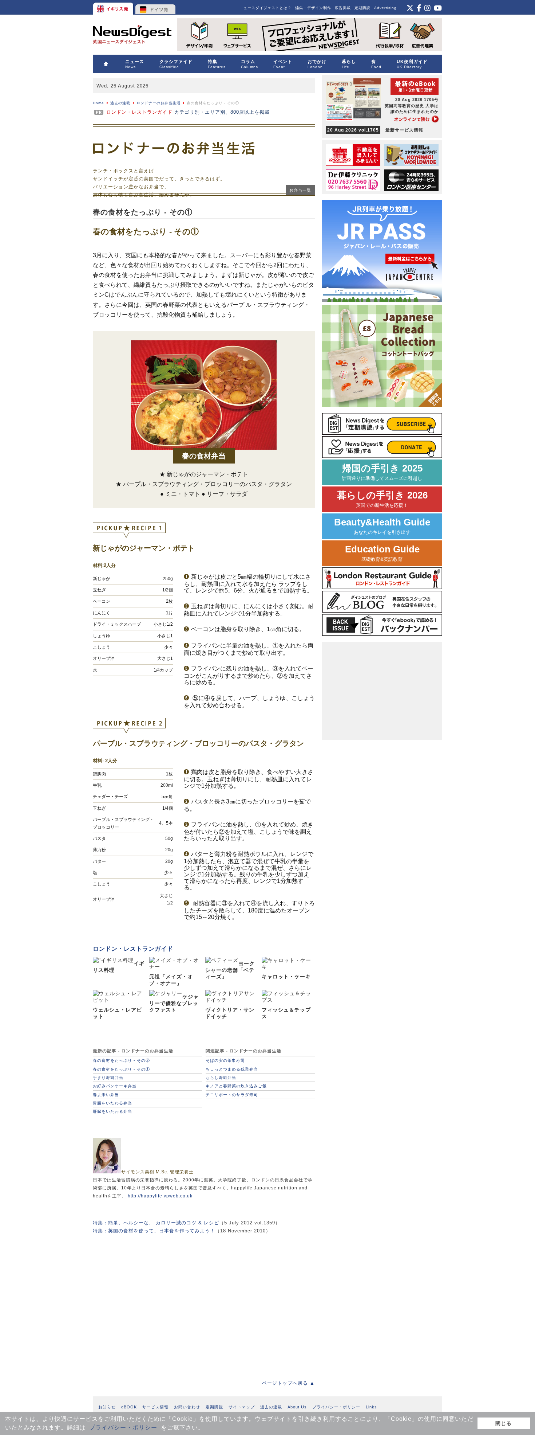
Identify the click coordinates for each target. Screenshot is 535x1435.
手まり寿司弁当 (108, 1077)
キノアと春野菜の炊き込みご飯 (236, 1086)
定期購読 (362, 8)
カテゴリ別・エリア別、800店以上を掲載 (188, 112)
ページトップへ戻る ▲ (288, 1383)
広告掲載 (343, 8)
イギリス (114, 7)
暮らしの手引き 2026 (382, 499)
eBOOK (129, 1407)
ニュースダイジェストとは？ (265, 8)
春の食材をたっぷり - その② (121, 1060)
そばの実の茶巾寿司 (225, 1060)
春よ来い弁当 (106, 1094)
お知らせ (107, 1407)
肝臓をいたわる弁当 (112, 1111)
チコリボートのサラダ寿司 (232, 1094)
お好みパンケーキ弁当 (114, 1086)
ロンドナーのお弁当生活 (158, 103)
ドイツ (156, 7)
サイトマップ (242, 1407)
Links (371, 1407)
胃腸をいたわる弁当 (112, 1103)
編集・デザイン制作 (313, 8)
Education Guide (382, 553)
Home (98, 103)
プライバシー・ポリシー (123, 1427)
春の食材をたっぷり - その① (121, 1069)
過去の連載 (120, 103)
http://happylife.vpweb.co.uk (160, 1196)
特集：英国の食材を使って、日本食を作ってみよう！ (154, 1230)
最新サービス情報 (375, 130)
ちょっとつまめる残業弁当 (232, 1069)
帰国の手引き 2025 (382, 472)
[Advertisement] (204, 1301)
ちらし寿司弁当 (221, 1077)
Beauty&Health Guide (382, 526)
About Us (297, 1407)
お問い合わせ (187, 1407)
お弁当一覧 (300, 190)
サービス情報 (155, 1407)
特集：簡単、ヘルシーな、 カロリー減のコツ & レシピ (156, 1222)
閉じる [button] (503, 1423)
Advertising (385, 8)
